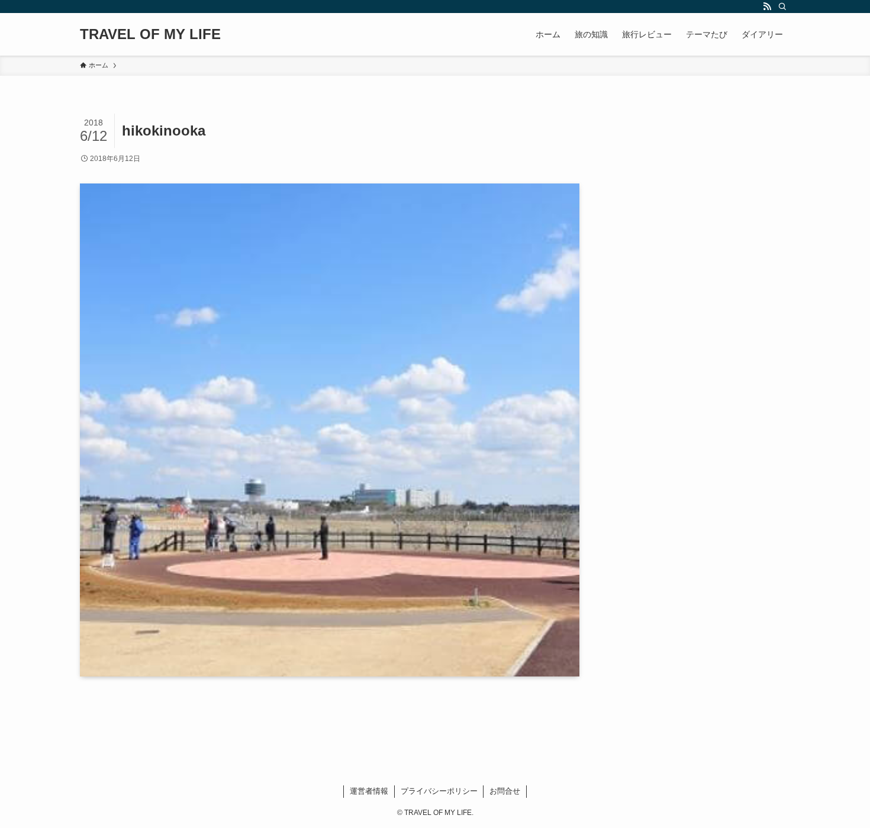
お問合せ (504, 791)
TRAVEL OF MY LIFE (150, 34)
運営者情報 (369, 791)
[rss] (767, 6)
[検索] (782, 6)
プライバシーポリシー (439, 791)
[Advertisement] (709, 196)
